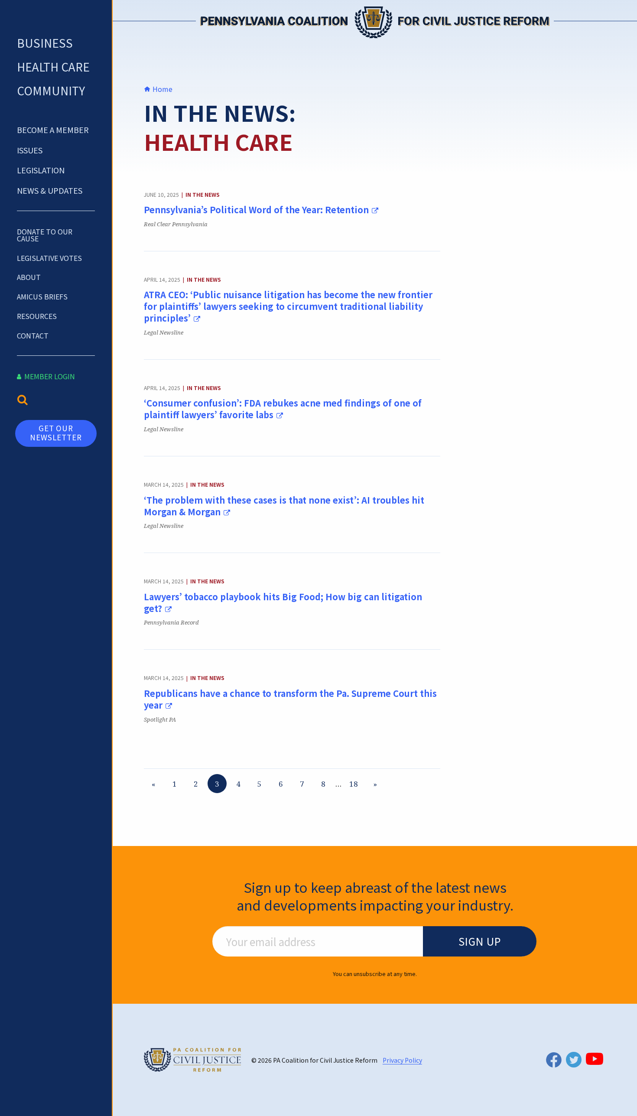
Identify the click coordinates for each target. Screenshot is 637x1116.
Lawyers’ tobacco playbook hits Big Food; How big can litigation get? (283, 602)
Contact (33, 335)
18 (353, 784)
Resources (37, 316)
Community (51, 90)
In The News (202, 194)
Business (45, 43)
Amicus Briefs (42, 296)
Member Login (49, 376)
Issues (29, 150)
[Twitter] (574, 1059)
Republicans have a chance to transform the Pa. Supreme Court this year (290, 699)
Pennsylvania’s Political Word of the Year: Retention (257, 209)
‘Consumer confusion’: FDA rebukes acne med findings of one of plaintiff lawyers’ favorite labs (283, 409)
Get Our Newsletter (56, 432)
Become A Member (53, 129)
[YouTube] (594, 1059)
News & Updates (49, 190)
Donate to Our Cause (44, 235)
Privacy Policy (402, 1060)
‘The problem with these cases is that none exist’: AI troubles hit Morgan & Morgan (284, 506)
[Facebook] (554, 1059)
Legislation (41, 170)
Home (161, 89)
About (29, 277)
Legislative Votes (49, 258)
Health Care (53, 67)
